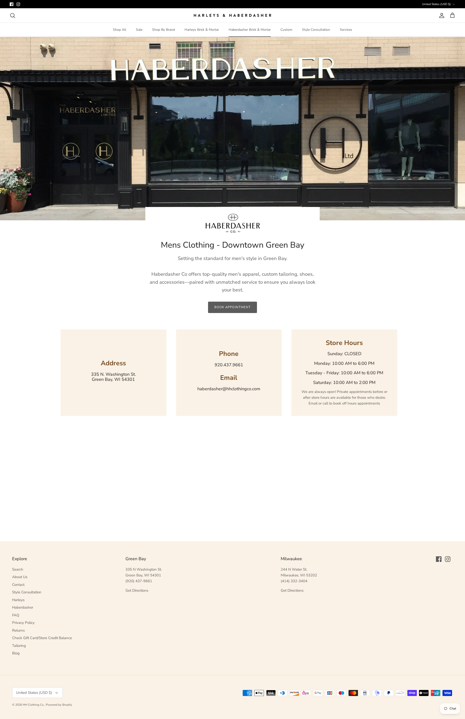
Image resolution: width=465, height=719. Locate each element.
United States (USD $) (436, 4)
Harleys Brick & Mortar (202, 29)
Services (346, 29)
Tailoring (19, 645)
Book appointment (232, 307)
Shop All (119, 29)
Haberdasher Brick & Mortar (250, 29)
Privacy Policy (23, 622)
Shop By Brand (163, 29)
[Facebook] (11, 4)
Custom (286, 29)
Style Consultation (316, 29)
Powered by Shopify (59, 705)
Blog (16, 653)
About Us (19, 576)
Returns (18, 630)
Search (17, 569)
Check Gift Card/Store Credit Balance (42, 637)
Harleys (18, 599)
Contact (18, 584)
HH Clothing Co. (33, 705)
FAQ (15, 615)
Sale (139, 29)
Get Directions (136, 590)
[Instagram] (18, 4)
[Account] (441, 15)
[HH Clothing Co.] (232, 15)
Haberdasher (22, 607)
